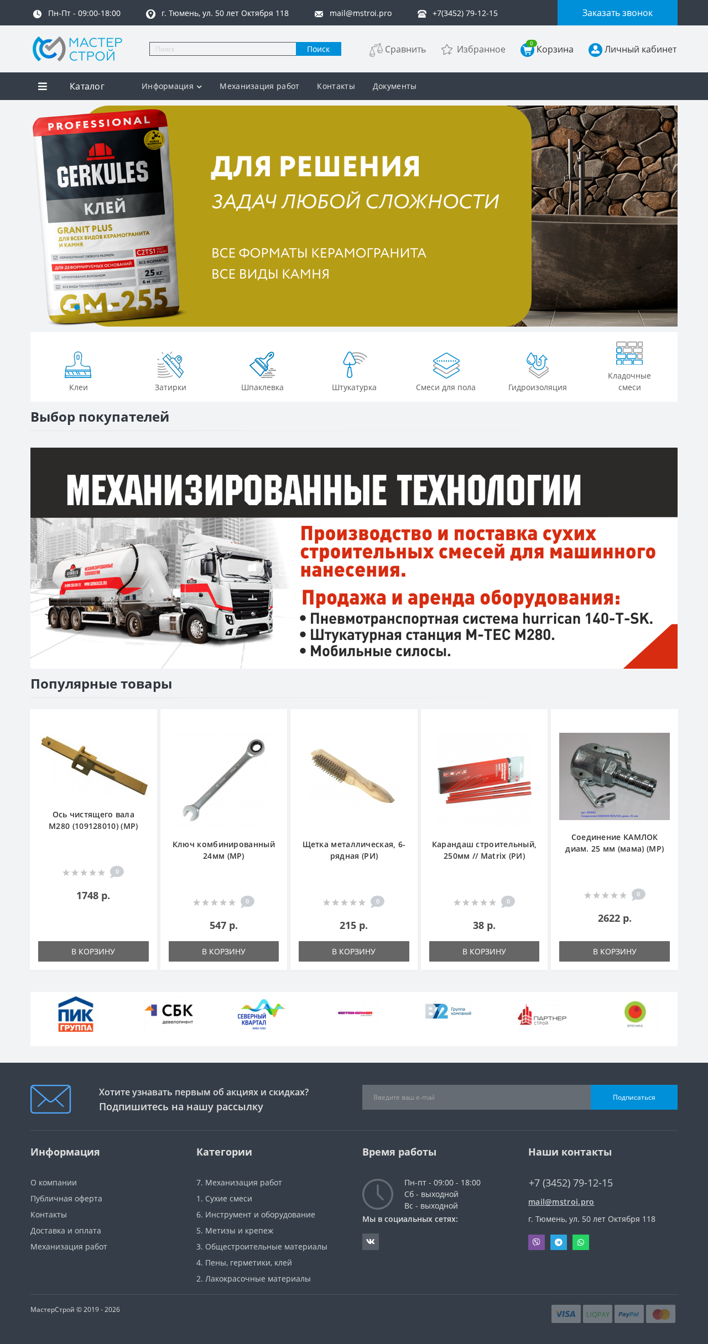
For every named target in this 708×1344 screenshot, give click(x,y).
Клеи (78, 387)
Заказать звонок (617, 13)
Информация (168, 86)
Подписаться (634, 1097)
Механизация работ (259, 86)
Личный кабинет (640, 49)
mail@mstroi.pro (561, 1201)
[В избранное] (143, 723)
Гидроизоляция (537, 387)
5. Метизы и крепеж (234, 1230)
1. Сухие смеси (224, 1198)
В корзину (93, 951)
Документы (395, 86)
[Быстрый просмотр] (143, 757)
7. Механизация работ (239, 1182)
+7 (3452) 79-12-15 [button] (571, 1183)
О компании (53, 1182)
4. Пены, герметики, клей (244, 1262)
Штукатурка (354, 387)
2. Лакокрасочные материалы (253, 1278)
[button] (54, 307)
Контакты (336, 86)
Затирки (170, 387)
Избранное (481, 49)
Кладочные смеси (629, 381)
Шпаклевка (262, 387)
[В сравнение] (143, 740)
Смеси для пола (446, 387)
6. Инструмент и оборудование (255, 1214)
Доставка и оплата (65, 1230)
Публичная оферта (66, 1198)
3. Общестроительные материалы (261, 1246)
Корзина (552, 49)
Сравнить (405, 49)
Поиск (318, 49)
